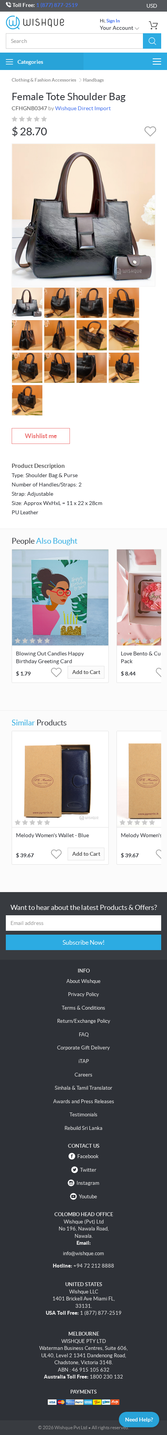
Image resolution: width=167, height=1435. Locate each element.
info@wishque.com (83, 1253)
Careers (83, 1075)
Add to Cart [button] (86, 672)
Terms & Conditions (83, 1008)
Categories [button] (30, 62)
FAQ (84, 1034)
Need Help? (139, 1419)
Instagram (88, 1183)
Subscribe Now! (83, 942)
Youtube (88, 1197)
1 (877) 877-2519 (57, 5)
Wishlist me (41, 435)
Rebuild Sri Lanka (83, 1128)
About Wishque (83, 981)
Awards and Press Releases (83, 1101)
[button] (152, 41)
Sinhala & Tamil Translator (83, 1088)
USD (151, 6)
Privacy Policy (83, 994)
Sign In (113, 20)
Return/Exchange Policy (83, 1021)
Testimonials (83, 1115)
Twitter (88, 1170)
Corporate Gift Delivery (83, 1048)
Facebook (88, 1156)
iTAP (83, 1061)
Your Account (117, 28)
